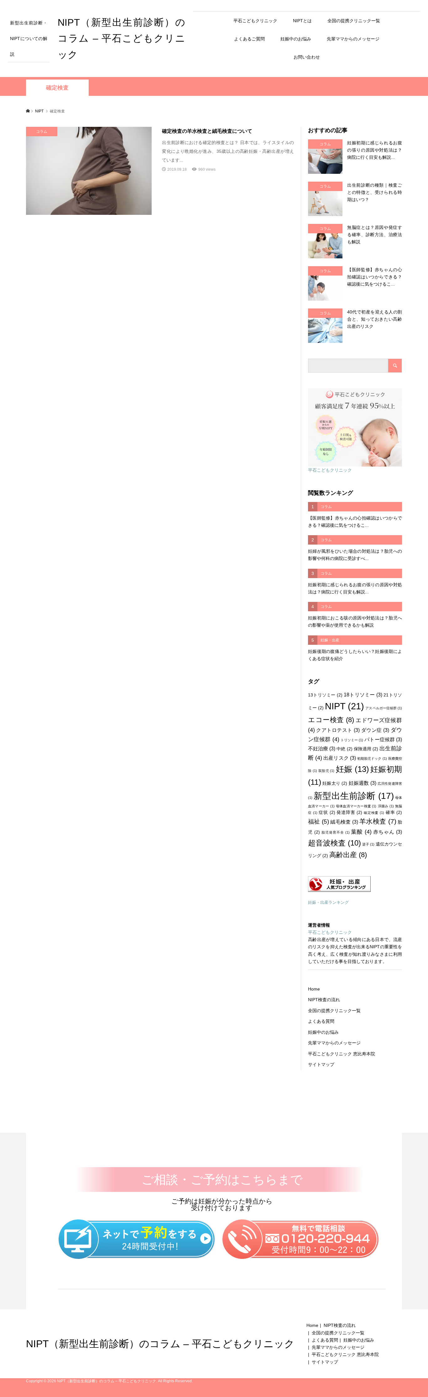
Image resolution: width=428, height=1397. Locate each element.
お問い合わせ (307, 57)
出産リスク (339, 758)
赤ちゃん (387, 832)
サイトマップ (321, 1064)
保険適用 (366, 748)
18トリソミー (363, 694)
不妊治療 (321, 748)
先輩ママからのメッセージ (353, 38)
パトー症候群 (383, 739)
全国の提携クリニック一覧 (353, 20)
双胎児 (326, 771)
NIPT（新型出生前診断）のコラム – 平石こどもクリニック (121, 38)
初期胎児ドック (372, 758)
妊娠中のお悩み (295, 38)
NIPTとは (302, 20)
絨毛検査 (344, 822)
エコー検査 (331, 720)
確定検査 (374, 813)
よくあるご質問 (249, 38)
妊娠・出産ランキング (328, 902)
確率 (394, 812)
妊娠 (352, 769)
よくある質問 (321, 1021)
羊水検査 (377, 821)
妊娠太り (334, 783)
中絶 (344, 748)
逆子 (368, 844)
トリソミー (352, 740)
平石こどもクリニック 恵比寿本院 (341, 1053)
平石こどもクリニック (255, 20)
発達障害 (349, 812)
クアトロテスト (338, 730)
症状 (327, 812)
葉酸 (361, 832)
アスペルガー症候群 (383, 708)
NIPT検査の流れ (324, 999)
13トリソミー (325, 694)
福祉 (318, 821)
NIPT (344, 706)
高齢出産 (348, 855)
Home (314, 988)
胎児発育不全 (335, 832)
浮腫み (386, 806)
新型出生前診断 (354, 796)
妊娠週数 (362, 783)
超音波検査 (334, 843)
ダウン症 (375, 730)
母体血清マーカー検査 (356, 806)
